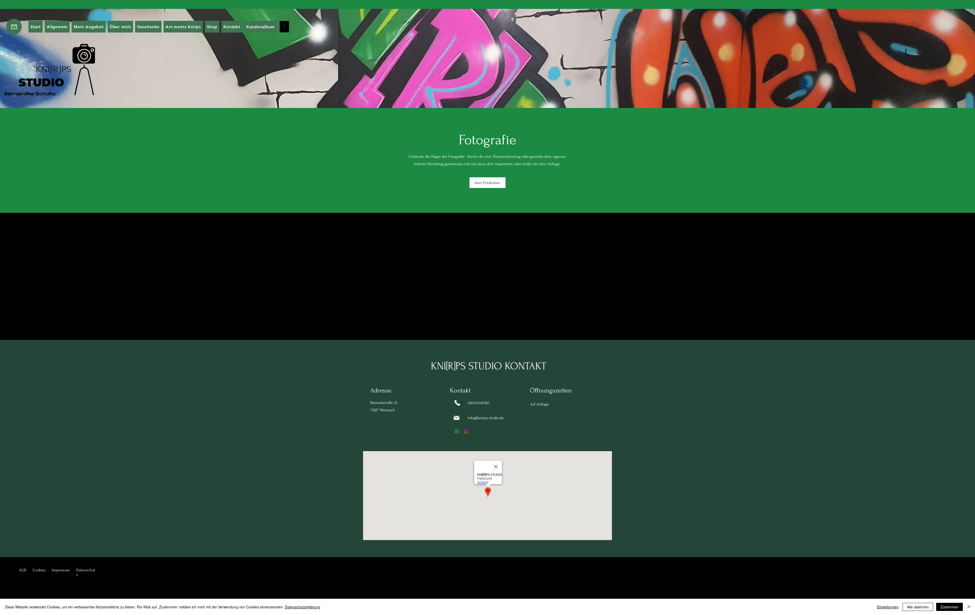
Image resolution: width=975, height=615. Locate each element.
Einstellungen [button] (888, 606)
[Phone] (457, 403)
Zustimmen (949, 606)
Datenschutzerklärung (302, 606)
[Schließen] (969, 607)
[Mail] (456, 418)
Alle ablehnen (918, 606)
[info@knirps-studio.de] (14, 27)
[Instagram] (466, 431)
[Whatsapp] (457, 431)
